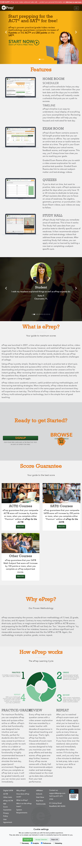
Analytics (36, 843)
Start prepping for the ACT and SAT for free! (33, 18)
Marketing (58, 843)
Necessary (25, 843)
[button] (6, 32)
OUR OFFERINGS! (61, 436)
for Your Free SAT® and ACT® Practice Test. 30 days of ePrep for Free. (20, 440)
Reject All (54, 840)
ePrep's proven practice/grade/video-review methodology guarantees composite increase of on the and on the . (33, 31)
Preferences (47, 843)
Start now (21, 42)
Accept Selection (41, 840)
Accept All (27, 840)
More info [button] (20, 527)
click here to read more (73, 2)
